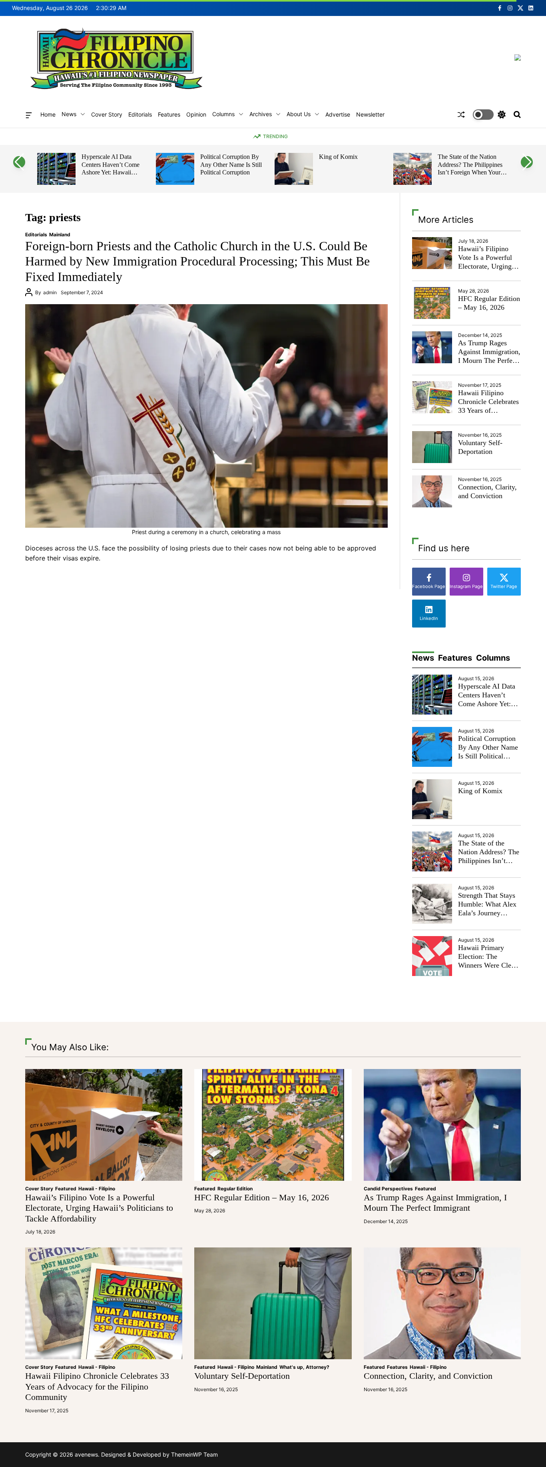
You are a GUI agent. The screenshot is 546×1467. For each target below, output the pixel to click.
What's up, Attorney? (304, 1367)
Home (48, 114)
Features (169, 114)
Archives (260, 114)
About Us (299, 114)
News (69, 114)
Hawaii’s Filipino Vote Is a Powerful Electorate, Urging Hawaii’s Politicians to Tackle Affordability (487, 270)
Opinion (196, 114)
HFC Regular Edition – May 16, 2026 (489, 303)
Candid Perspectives (388, 1189)
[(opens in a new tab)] (432, 303)
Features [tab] (455, 658)
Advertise (337, 114)
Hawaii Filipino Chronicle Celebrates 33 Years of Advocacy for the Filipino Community (488, 410)
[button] (19, 162)
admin (50, 292)
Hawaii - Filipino (96, 1189)
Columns (223, 114)
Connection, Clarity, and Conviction (487, 491)
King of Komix (219, 156)
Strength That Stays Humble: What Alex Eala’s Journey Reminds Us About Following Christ (473, 168)
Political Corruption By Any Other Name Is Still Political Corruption (112, 164)
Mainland (59, 235)
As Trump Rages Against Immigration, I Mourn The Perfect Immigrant (489, 356)
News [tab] (423, 658)
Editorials (140, 114)
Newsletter (370, 114)
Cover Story (106, 114)
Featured (65, 1189)
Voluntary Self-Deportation (480, 447)
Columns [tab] (493, 658)
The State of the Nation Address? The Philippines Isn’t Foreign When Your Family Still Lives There (351, 168)
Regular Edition (235, 1189)
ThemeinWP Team (194, 1454)
